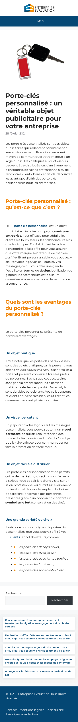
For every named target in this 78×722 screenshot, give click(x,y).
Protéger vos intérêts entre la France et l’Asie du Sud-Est (38, 673)
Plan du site (55, 710)
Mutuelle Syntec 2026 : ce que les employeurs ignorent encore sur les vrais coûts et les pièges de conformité (39, 661)
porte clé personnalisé (30, 226)
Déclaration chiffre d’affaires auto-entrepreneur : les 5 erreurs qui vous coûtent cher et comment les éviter (38, 637)
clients (15, 537)
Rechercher (13, 593)
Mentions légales (32, 710)
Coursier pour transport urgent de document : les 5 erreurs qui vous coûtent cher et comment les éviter (37, 649)
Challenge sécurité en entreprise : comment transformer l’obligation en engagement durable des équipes (37, 623)
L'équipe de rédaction (22, 714)
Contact (11, 710)
